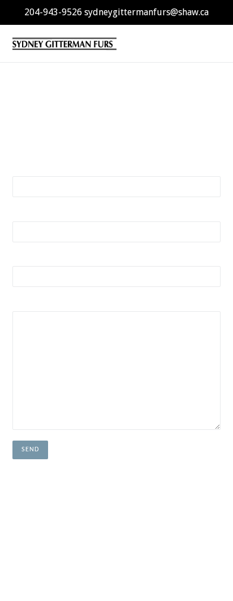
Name (21, 168)
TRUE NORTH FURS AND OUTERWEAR (93, 564)
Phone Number (35, 258)
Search (116, 529)
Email (20, 213)
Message (26, 303)
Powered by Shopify (189, 564)
